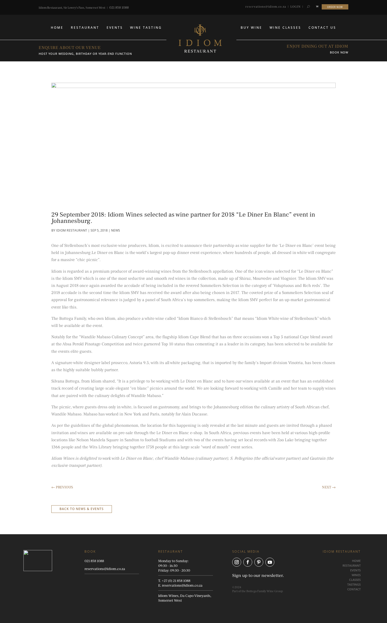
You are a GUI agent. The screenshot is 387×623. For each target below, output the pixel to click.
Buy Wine (251, 27)
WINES (356, 575)
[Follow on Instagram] (236, 562)
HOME (57, 27)
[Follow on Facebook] (247, 562)
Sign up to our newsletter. (258, 575)
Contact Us (322, 27)
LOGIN (295, 6)
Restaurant (85, 27)
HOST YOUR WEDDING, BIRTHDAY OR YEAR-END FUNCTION (85, 54)
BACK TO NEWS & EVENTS (81, 509)
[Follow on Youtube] (269, 562)
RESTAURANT (352, 565)
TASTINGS (354, 584)
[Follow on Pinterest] (258, 562)
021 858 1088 (119, 7)
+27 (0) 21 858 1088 (176, 580)
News (115, 230)
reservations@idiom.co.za (265, 6)
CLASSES (355, 580)
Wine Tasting (146, 27)
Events (115, 27)
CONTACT (354, 589)
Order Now (335, 6)
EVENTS (355, 570)
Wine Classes (285, 27)
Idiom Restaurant (71, 230)
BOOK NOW (339, 52)
